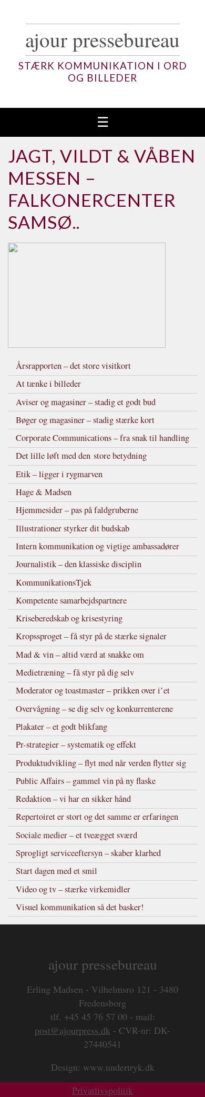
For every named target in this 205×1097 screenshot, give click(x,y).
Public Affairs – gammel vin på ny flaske (86, 781)
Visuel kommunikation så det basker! (80, 907)
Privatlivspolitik (102, 1090)
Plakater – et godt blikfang (61, 726)
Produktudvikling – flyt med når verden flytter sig (101, 763)
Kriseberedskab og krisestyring (69, 618)
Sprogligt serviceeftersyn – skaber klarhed (88, 853)
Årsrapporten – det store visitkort (73, 365)
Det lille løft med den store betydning (81, 455)
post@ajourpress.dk (72, 1030)
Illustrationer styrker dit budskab (72, 528)
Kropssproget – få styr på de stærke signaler (91, 636)
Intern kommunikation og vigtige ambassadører (97, 546)
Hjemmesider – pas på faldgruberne (77, 510)
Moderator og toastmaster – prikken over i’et (93, 690)
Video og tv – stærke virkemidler (73, 889)
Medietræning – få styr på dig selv (75, 672)
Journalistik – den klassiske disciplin (78, 564)
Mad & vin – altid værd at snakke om (80, 654)
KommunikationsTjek (53, 582)
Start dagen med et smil (56, 871)
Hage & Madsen (43, 492)
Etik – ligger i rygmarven (59, 474)
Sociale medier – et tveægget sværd (76, 835)
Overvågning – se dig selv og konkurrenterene (94, 708)
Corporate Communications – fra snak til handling (102, 438)
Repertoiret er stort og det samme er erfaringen (97, 816)
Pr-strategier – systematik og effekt (76, 744)
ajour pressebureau (102, 39)
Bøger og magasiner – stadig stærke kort (85, 420)
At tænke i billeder (48, 383)
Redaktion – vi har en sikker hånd (73, 798)
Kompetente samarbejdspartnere (71, 600)
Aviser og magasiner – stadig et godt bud (86, 402)
